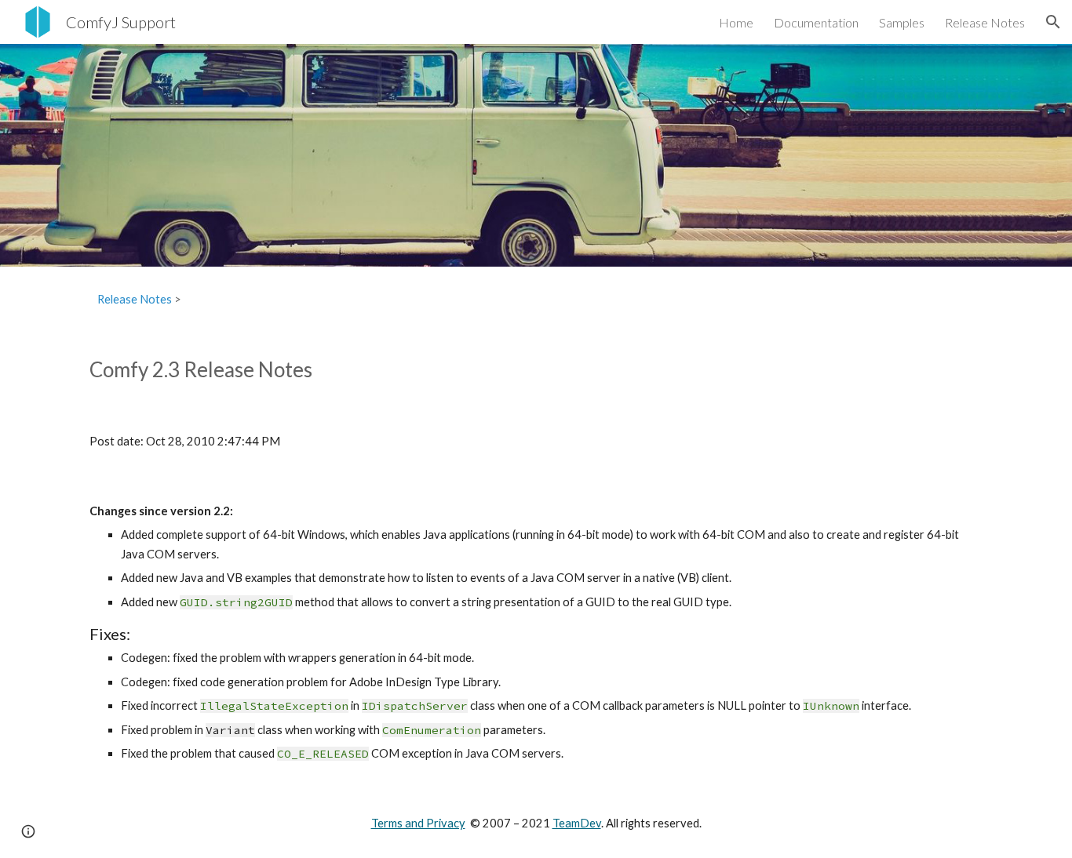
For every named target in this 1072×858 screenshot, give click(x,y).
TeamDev (576, 823)
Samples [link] (901, 22)
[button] (1053, 22)
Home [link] (736, 22)
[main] (536, 299)
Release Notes (134, 299)
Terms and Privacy (418, 823)
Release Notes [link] (985, 22)
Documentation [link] (816, 22)
